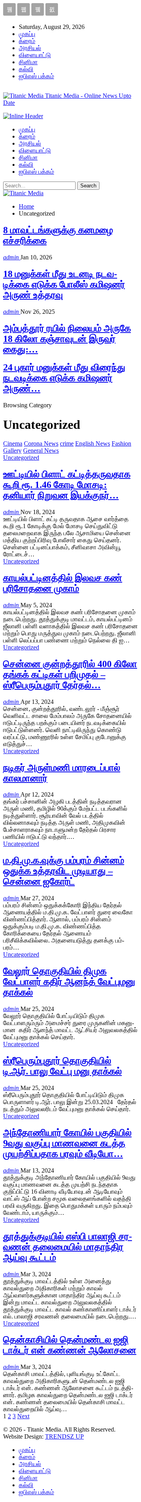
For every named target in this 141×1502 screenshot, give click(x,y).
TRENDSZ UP (64, 1436)
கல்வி (26, 69)
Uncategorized (21, 457)
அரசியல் (30, 48)
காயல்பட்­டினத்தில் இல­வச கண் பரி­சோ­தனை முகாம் (62, 583)
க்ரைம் (27, 41)
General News (41, 450)
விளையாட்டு (35, 55)
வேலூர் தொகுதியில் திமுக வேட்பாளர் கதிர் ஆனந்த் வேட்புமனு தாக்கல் (69, 981)
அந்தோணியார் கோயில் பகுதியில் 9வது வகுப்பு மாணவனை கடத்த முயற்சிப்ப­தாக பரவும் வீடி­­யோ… (67, 1143)
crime (67, 443)
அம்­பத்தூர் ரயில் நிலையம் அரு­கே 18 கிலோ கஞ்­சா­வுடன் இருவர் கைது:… (67, 338)
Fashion (121, 443)
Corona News (41, 443)
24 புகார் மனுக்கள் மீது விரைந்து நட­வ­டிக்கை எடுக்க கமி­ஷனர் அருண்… (64, 378)
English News (92, 443)
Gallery (12, 450)
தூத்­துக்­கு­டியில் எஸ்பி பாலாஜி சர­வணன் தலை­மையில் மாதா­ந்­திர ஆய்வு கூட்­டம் (67, 1247)
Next (23, 1416)
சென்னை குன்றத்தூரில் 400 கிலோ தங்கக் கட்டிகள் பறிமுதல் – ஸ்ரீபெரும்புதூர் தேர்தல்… (70, 674)
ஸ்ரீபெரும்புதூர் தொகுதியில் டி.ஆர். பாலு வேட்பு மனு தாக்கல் (62, 1066)
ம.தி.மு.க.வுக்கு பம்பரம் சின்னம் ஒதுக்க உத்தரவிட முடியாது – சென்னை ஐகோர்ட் (63, 871)
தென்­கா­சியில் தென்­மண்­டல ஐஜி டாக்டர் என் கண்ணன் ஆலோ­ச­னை (69, 1345)
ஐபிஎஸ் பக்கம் (36, 76)
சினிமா (28, 62)
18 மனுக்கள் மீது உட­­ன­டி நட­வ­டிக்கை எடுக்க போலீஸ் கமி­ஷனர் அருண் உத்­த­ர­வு (64, 284)
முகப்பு (27, 34)
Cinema (12, 443)
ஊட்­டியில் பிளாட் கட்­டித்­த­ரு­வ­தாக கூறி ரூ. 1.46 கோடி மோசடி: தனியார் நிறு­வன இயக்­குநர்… (66, 484)
